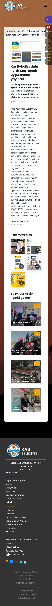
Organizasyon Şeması (16, 480)
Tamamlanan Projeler (16, 521)
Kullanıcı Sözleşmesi (26, 582)
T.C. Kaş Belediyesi (26, 590)
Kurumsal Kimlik (13, 498)
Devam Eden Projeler (16, 517)
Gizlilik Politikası (26, 579)
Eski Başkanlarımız (15, 495)
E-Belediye (11, 528)
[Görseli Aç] (18, 246)
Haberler (10, 510)
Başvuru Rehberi (14, 524)
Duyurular (10, 513)
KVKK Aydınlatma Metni (26, 572)
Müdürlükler (11, 487)
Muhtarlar (11, 491)
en (48, 19)
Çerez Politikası (26, 575)
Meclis (9, 484)
